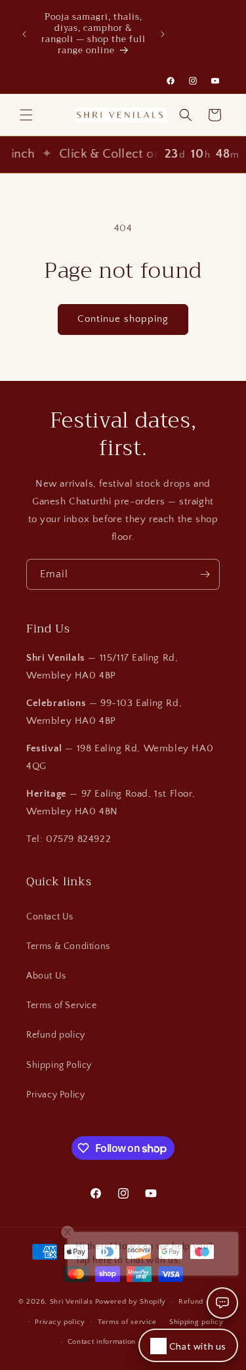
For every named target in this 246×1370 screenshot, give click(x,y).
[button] (26, 114)
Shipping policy (196, 1322)
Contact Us (49, 917)
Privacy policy (60, 1322)
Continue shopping (123, 318)
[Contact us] (222, 1303)
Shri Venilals (71, 1302)
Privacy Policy (55, 1095)
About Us (46, 976)
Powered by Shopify (131, 1302)
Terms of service (127, 1322)
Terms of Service (61, 1005)
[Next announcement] (162, 34)
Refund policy (55, 1035)
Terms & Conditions (68, 946)
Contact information (102, 1342)
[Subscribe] (204, 574)
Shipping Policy (59, 1065)
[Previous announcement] (24, 34)
